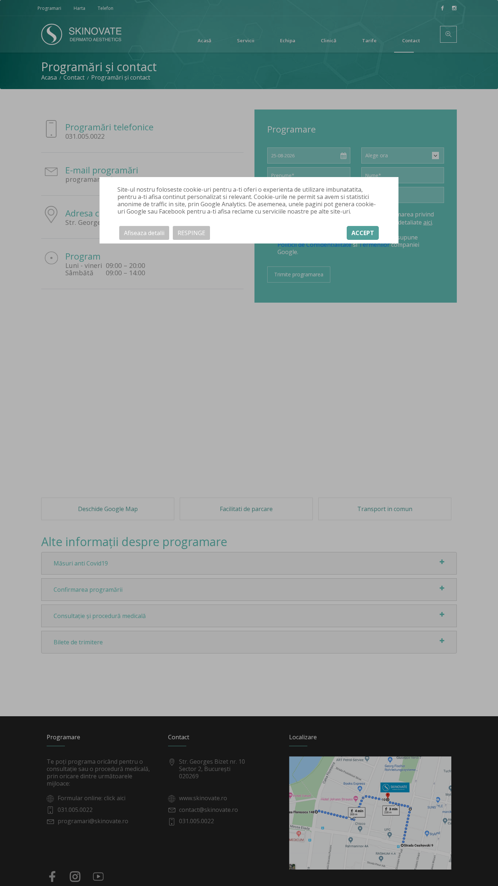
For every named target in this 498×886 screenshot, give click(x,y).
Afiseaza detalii (144, 233)
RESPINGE (191, 233)
